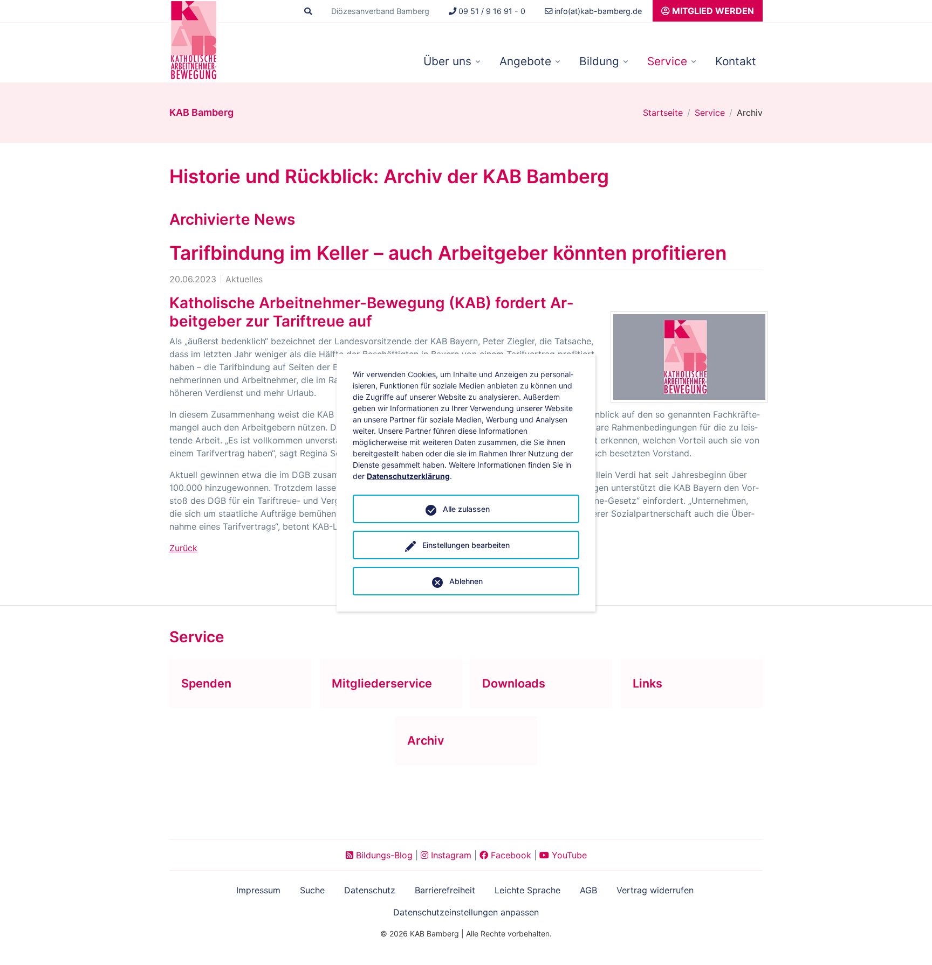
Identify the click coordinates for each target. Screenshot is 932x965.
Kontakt (735, 61)
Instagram (449, 855)
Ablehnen (466, 581)
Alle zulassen (466, 508)
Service (667, 61)
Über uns (447, 61)
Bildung (599, 61)
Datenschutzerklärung (408, 476)
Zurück (183, 548)
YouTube (568, 855)
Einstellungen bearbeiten (466, 545)
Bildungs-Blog (383, 855)
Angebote (525, 61)
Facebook (509, 855)
